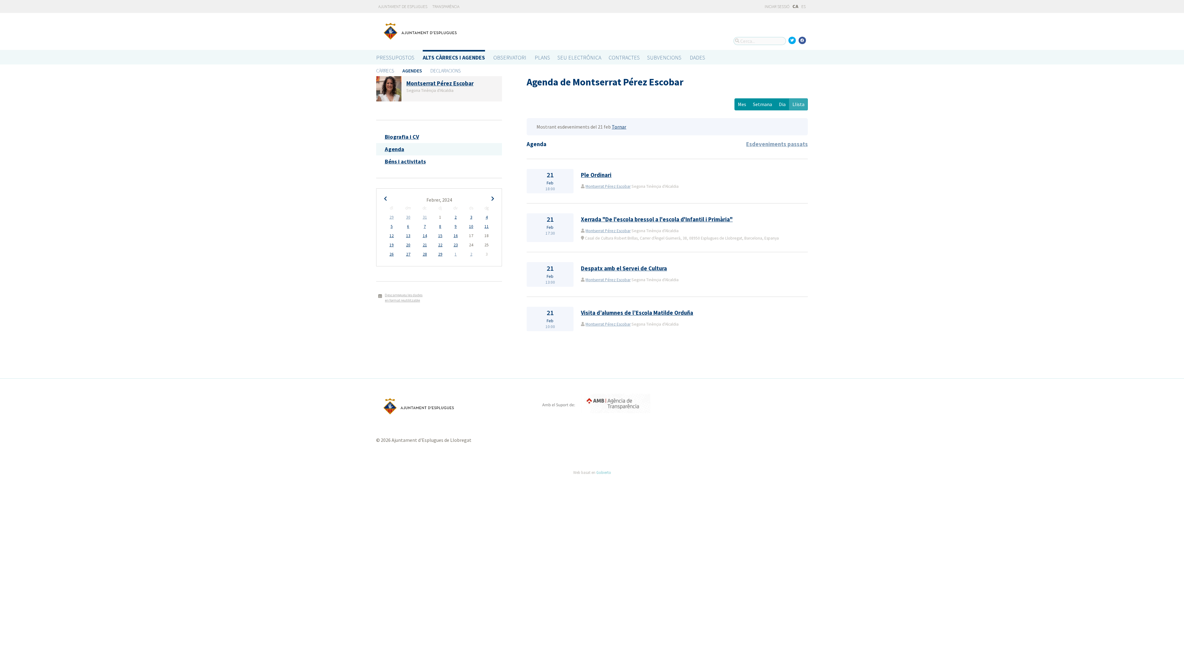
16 (456, 235)
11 (486, 226)
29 (391, 217)
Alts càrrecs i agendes (454, 57)
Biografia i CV (402, 136)
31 (425, 217)
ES (803, 6)
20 (408, 245)
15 (440, 235)
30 (408, 217)
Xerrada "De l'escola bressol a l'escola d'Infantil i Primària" (657, 219)
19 (391, 245)
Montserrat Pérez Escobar (608, 186)
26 (391, 254)
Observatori (509, 57)
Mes (742, 104)
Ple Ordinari (596, 175)
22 (440, 245)
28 (425, 254)
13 (408, 235)
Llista (798, 104)
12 (391, 235)
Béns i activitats (405, 161)
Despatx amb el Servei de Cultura (624, 268)
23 (456, 245)
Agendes (412, 71)
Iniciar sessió (777, 6)
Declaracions (445, 71)
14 (425, 235)
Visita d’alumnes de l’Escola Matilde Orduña (637, 312)
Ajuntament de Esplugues (402, 6)
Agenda (394, 149)
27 (408, 254)
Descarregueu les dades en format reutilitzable (403, 297)
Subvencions (664, 57)
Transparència (445, 6)
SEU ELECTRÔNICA (579, 57)
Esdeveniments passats (777, 144)
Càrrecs (385, 71)
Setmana (762, 104)
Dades (697, 57)
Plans (542, 57)
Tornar (619, 127)
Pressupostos (395, 57)
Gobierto (603, 472)
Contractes (624, 57)
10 (471, 226)
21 (425, 245)
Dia (782, 104)
